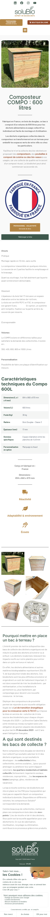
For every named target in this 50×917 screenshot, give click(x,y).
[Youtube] (35, 3)
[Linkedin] (15, 3)
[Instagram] (28, 3)
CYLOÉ (28, 864)
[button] (25, 30)
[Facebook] (22, 3)
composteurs (24, 154)
